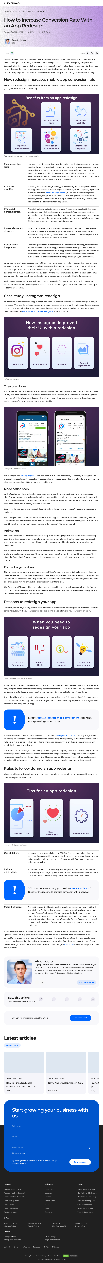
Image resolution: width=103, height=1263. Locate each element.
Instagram (26, 1247)
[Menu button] (98, 3)
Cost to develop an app (86, 1189)
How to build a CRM (85, 1208)
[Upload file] (90, 1148)
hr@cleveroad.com (52, 1240)
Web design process (85, 1212)
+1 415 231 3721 (57, 1223)
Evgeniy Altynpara (20, 40)
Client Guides (26, 11)
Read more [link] (11, 1045)
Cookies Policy (41, 1256)
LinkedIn (7, 1247)
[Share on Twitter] (92, 53)
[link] (37, 982)
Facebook (37, 1247)
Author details (85, 982)
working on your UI (28, 476)
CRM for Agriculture (85, 1204)
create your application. (66, 735)
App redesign (39, 11)
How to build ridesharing (86, 1193)
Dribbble (55, 1247)
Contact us (69, 944)
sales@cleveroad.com (12, 1240)
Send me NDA (20, 1153)
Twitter (46, 1247)
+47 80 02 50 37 (81, 1223)
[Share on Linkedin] (97, 53)
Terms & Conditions (54, 1256)
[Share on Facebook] (12, 53)
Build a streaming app (86, 1201)
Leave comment (80, 1018)
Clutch (16, 1247)
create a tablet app (80, 888)
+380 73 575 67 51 (10, 1223)
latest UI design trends (55, 193)
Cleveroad (8, 11)
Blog (16, 11)
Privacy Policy (20, 1163)
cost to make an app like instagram (37, 312)
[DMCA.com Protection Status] (70, 1255)
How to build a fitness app (87, 1197)
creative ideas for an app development (59, 717)
